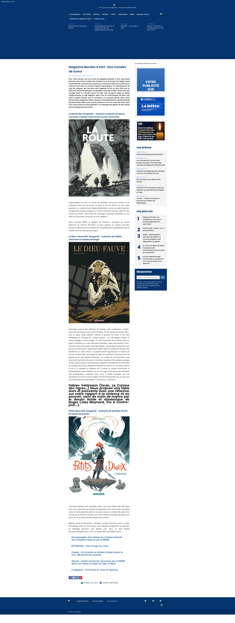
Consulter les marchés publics (80, 19)
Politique (96, 14)
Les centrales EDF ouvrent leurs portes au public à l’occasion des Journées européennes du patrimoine (151, 167)
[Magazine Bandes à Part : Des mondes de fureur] (99, 119)
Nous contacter (112, 601)
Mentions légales (98, 601)
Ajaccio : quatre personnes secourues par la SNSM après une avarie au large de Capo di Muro (98, 562)
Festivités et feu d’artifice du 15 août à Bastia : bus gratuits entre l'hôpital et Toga (150, 194)
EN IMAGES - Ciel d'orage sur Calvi (130, 27)
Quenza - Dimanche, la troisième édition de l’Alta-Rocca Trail (155, 28)
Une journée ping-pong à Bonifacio (150, 159)
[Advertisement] (117, 46)
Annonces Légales (143, 14)
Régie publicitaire (83, 601)
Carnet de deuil (99, 19)
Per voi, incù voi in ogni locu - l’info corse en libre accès (117, 8)
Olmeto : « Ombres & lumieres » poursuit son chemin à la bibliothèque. (148, 205)
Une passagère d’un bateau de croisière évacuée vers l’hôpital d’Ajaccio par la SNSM (104, 28)
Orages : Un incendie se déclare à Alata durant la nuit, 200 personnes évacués (97, 553)
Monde (132, 14)
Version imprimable (110, 583)
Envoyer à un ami (90, 583)
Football (105, 14)
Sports (113, 14)
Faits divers (87, 14)
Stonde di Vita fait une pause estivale (77, 27)
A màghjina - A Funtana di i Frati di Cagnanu (94, 570)
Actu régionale (74, 14)
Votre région (122, 14)
